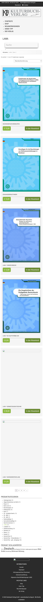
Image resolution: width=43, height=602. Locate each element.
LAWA (5, 525)
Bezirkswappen (7, 507)
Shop (7, 24)
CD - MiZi (6, 517)
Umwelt (6, 534)
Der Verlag (9, 31)
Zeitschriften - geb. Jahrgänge (11, 540)
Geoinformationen (8, 523)
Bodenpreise (7, 509)
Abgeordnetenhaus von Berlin (11, 502)
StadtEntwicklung (8, 528)
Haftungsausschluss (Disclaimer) (21, 572)
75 (1, 549)
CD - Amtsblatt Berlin (9, 513)
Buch (5, 511)
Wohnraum (15, 551)
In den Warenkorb (32, 128)
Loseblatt (6, 526)
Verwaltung (8, 551)
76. (3, 549)
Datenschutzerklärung (21, 575)
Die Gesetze (17, 549)
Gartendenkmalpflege (9, 521)
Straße (3, 551)
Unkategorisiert (7, 500)
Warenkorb (18, 5)
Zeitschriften (7, 536)
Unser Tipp (9, 29)
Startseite (9, 21)
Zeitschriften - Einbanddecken (11, 538)
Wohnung (21, 551)
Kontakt (21, 567)
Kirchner (23, 549)
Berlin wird (6, 506)
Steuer (5, 532)
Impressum (21, 570)
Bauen (5, 504)
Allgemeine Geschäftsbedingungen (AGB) (21, 577)
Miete (39, 549)
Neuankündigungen (12, 26)
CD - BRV (6, 515)
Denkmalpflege (7, 519)
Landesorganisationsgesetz (31, 549)
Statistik (6, 530)
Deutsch (9, 548)
